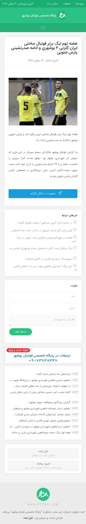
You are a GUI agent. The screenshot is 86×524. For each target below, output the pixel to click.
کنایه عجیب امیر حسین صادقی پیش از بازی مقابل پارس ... (44, 394)
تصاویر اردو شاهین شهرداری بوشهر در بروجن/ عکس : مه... (39, 427)
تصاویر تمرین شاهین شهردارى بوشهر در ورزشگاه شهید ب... (39, 380)
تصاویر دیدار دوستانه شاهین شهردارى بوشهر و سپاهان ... (40, 408)
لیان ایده (28, 518)
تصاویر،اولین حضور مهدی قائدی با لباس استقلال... (43, 421)
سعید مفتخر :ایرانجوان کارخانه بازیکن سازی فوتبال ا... (41, 414)
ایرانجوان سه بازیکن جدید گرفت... (52, 374)
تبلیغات (66, 4)
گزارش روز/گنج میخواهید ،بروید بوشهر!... (48, 402)
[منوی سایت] (43, 27)
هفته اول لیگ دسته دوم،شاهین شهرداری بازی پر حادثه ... (39, 432)
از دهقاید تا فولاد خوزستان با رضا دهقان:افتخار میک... (41, 386)
